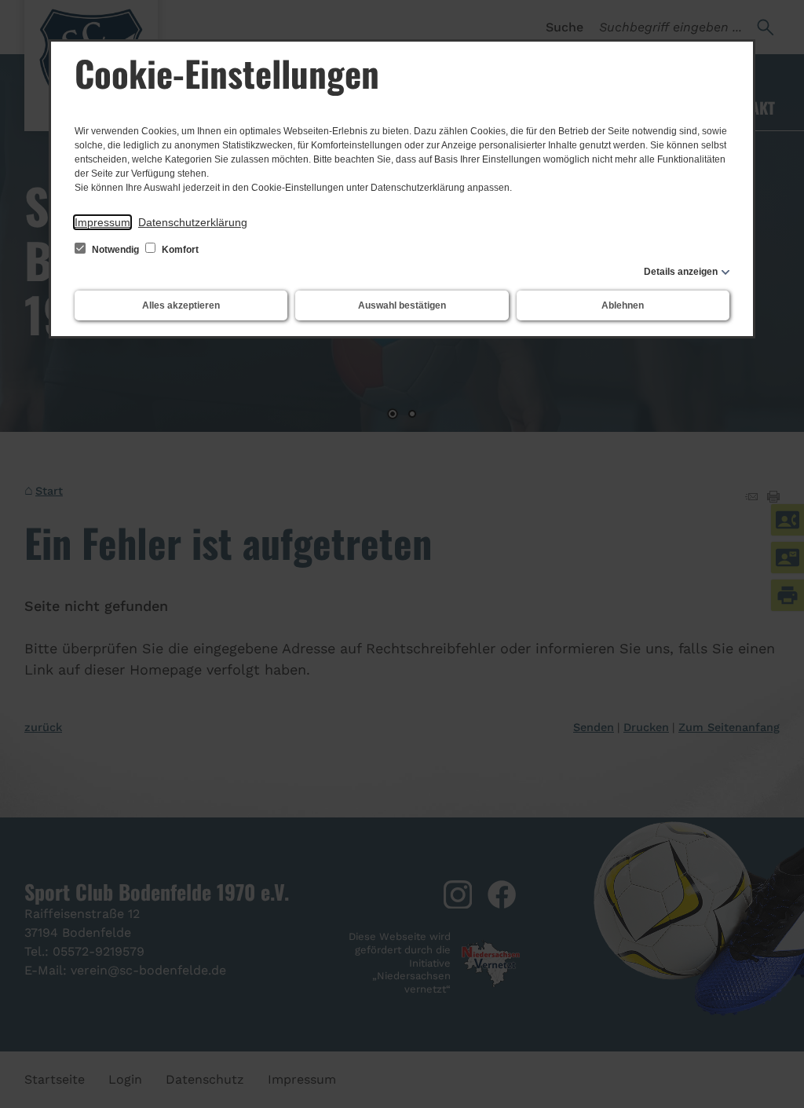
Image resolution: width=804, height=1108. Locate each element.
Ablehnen (622, 305)
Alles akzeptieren (181, 305)
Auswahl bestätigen (402, 305)
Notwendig (115, 249)
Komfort (179, 249)
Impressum (102, 222)
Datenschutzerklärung (192, 222)
